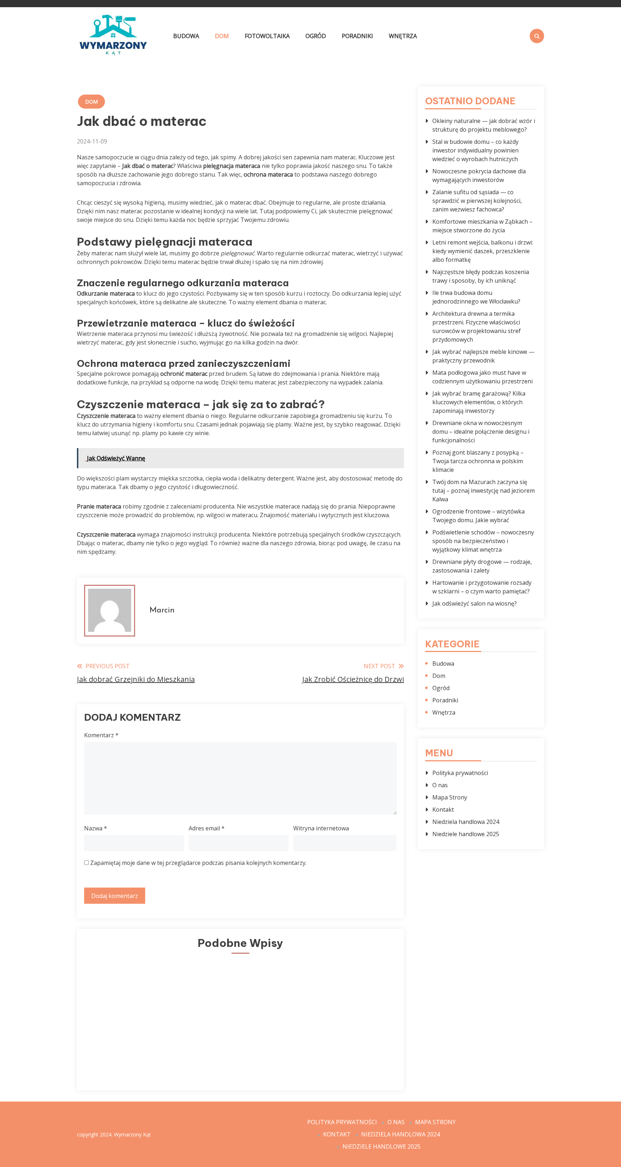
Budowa (186, 36)
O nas (440, 785)
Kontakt (443, 809)
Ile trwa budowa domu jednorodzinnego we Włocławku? (476, 297)
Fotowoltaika (267, 36)
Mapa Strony (449, 797)
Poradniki (357, 36)
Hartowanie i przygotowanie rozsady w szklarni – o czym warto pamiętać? (482, 587)
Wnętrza (403, 36)
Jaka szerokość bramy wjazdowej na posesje (341, 1049)
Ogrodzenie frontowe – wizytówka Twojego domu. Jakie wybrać (478, 515)
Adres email (207, 828)
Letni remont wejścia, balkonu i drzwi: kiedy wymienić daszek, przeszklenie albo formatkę (482, 251)
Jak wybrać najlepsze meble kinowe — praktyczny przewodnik (483, 356)
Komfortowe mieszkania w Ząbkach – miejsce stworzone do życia (482, 226)
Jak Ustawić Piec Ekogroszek (133, 1049)
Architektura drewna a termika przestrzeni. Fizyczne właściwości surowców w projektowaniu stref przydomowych (476, 326)
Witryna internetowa (321, 828)
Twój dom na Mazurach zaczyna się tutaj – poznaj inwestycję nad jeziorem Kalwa (483, 490)
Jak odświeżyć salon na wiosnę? (474, 603)
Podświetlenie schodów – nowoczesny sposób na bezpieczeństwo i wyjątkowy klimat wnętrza (483, 540)
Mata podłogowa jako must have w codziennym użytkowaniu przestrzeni (482, 377)
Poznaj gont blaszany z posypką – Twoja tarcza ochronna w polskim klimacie (478, 461)
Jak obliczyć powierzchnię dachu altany (237, 1044)
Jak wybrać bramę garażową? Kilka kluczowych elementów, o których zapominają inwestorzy (478, 402)
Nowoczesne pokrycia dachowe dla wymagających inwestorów (479, 175)
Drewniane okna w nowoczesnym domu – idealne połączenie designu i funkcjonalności (480, 431)
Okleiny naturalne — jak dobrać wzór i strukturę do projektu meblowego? (483, 125)
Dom (222, 36)
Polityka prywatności (460, 773)
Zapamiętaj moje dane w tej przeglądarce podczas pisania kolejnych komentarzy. (198, 863)
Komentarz (101, 735)
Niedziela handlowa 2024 (465, 822)
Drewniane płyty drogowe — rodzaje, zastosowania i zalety (482, 566)
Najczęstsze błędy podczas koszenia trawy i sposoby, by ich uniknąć (480, 276)
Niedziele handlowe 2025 (465, 834)
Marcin (162, 610)
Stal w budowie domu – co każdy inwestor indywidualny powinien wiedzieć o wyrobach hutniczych (475, 150)
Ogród (315, 36)
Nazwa (95, 828)
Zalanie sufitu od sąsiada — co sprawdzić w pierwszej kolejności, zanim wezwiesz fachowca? (477, 200)
